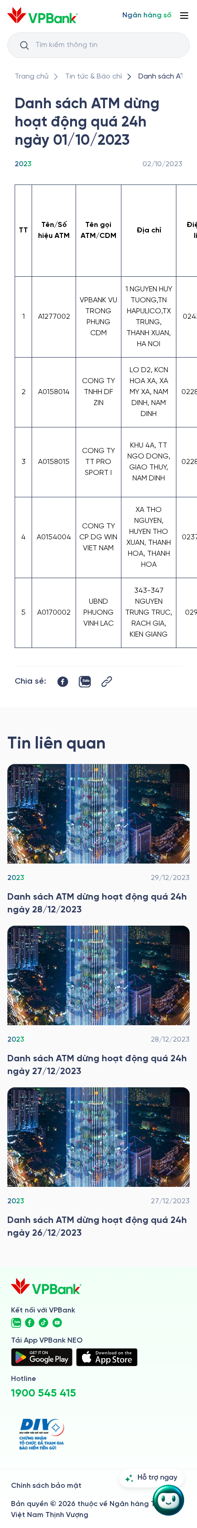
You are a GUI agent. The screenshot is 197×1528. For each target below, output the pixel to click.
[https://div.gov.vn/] (41, 1434)
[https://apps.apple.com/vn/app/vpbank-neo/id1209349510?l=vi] (106, 1357)
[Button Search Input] (24, 45)
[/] (42, 15)
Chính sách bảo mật (46, 1486)
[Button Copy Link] (106, 681)
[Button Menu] (184, 15)
